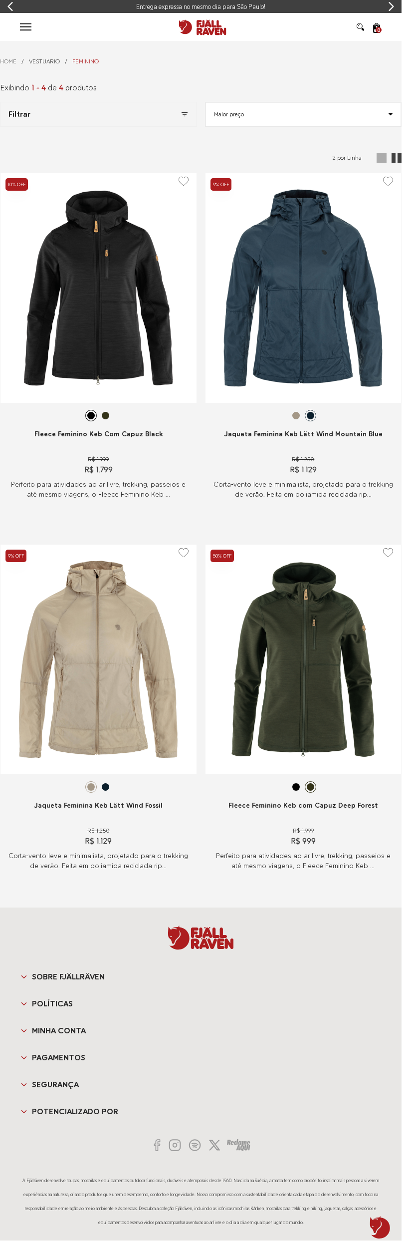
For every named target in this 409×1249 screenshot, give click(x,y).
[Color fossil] (296, 415)
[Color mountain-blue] (310, 415)
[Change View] (382, 158)
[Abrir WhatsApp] (380, 1227)
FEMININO (85, 61)
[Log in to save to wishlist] (184, 181)
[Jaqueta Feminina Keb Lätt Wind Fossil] (98, 659)
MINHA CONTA (59, 1030)
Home (8, 61)
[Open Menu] (25, 26)
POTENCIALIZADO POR (75, 1111)
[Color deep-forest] (105, 415)
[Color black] (91, 415)
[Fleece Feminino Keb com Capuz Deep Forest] (303, 659)
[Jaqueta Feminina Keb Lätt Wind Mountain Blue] (303, 288)
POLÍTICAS (52, 1003)
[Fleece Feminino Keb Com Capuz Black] (98, 288)
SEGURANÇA (55, 1084)
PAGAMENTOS (58, 1057)
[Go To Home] (201, 26)
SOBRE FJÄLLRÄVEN (68, 976)
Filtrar (19, 114)
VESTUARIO (44, 61)
